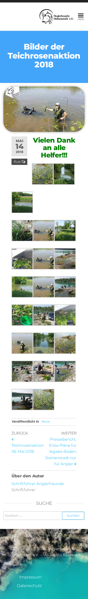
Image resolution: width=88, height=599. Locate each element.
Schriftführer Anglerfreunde (38, 483)
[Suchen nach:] (44, 515)
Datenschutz (29, 585)
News (45, 421)
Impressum (30, 577)
